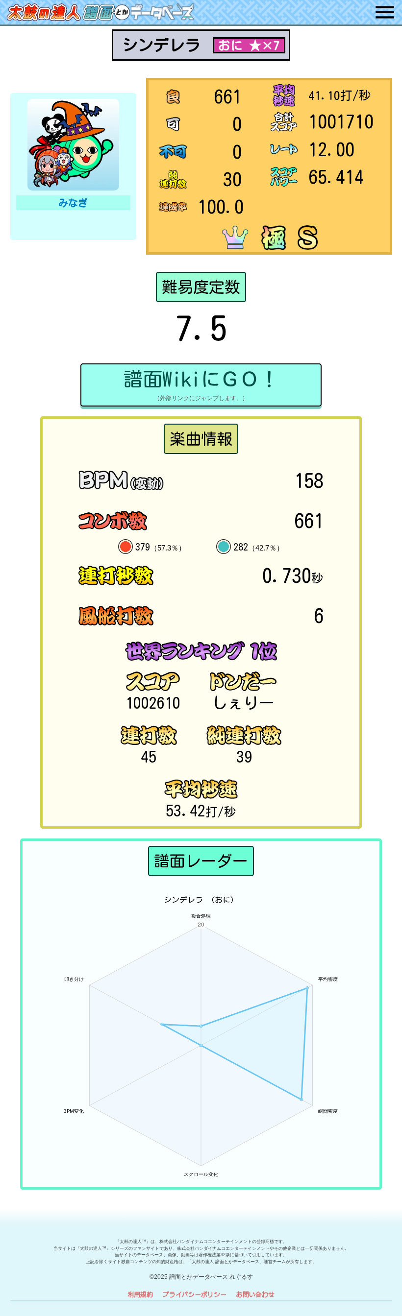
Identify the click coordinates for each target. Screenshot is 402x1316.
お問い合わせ (255, 1294)
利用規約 (140, 1294)
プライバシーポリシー (194, 1294)
